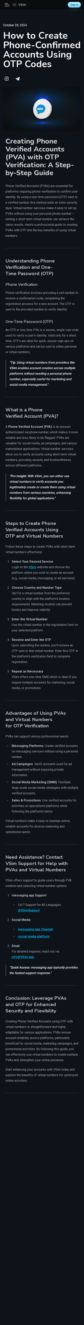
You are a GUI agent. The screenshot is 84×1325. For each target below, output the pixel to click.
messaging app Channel (35, 929)
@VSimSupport (29, 910)
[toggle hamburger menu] (7, 4)
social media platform (34, 936)
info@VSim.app (23, 957)
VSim (32, 567)
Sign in (74, 4)
